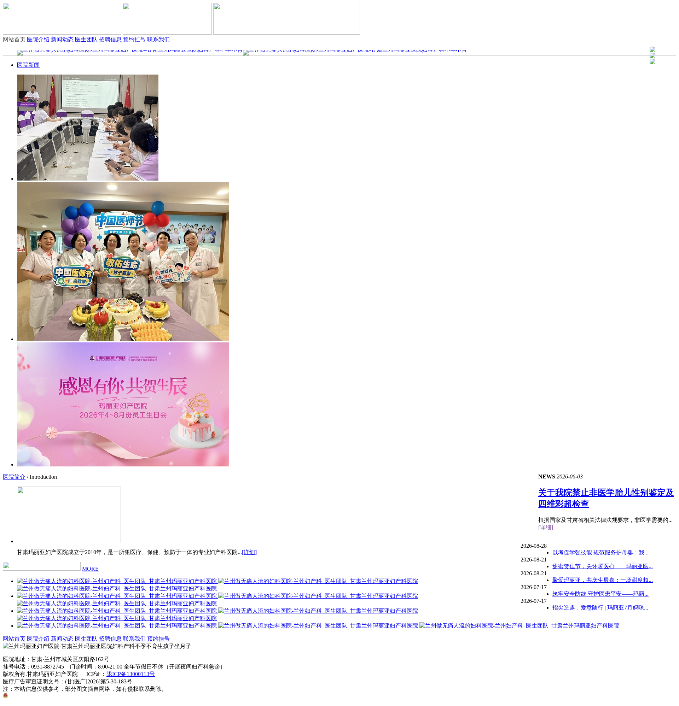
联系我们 (158, 39)
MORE (90, 569)
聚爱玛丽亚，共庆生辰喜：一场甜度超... (602, 580)
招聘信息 (110, 39)
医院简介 (14, 477)
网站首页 (14, 39)
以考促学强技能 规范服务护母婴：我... (600, 552)
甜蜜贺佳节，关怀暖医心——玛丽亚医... (602, 566)
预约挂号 (134, 39)
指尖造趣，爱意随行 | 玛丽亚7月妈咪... (600, 608)
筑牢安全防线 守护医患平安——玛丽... (600, 594)
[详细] (545, 527)
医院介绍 (38, 39)
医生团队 (86, 39)
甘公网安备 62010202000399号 (45, 696)
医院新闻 (28, 65)
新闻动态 (62, 39)
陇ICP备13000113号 (130, 674)
